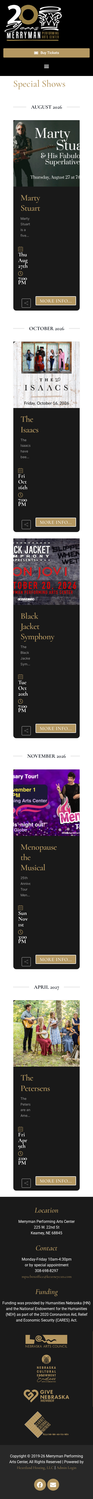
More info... (56, 301)
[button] (47, 66)
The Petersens (35, 1083)
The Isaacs (29, 424)
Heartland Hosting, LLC (35, 1467)
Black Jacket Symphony (37, 626)
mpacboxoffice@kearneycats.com (47, 1276)
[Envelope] (53, 1485)
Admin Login (66, 1467)
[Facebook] (40, 1485)
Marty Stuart (30, 203)
